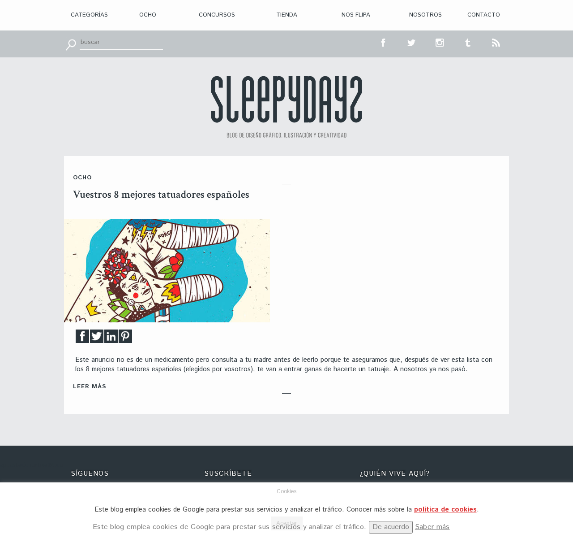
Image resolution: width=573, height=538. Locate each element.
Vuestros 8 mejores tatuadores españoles (161, 194)
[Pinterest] (125, 339)
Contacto (483, 15)
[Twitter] (97, 339)
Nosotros (425, 15)
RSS (496, 41)
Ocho (147, 15)
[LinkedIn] (111, 339)
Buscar (70, 44)
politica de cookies (445, 509)
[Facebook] (82, 339)
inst (440, 41)
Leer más (89, 386)
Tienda (286, 15)
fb (383, 41)
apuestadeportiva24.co (31, 465)
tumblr (468, 41)
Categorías (89, 15)
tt (411, 41)
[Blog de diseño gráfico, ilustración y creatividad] (286, 107)
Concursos (217, 15)
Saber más (432, 527)
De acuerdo (390, 527)
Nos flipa (356, 15)
